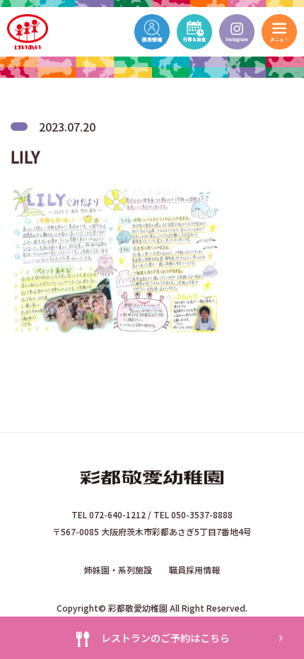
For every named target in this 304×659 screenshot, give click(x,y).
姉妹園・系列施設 (118, 570)
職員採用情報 (194, 570)
